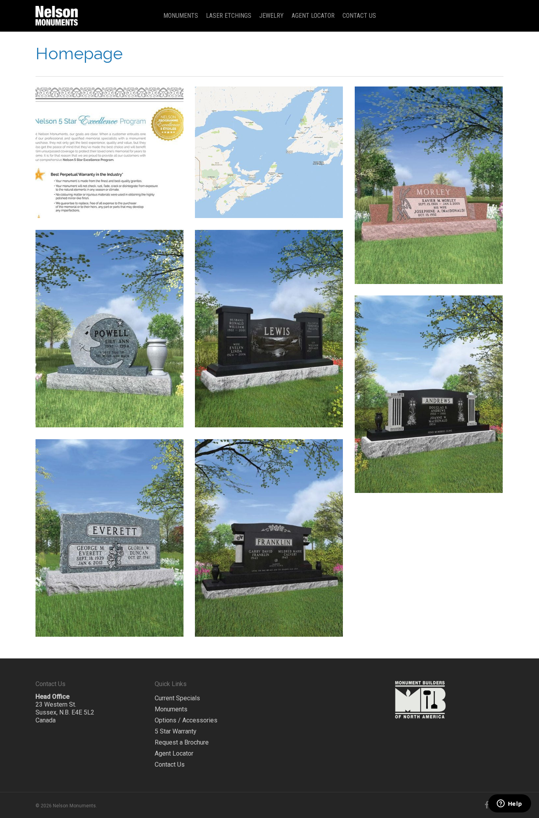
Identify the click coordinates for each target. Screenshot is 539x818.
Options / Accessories (186, 720)
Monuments (171, 709)
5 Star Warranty (176, 731)
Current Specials (177, 698)
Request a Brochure (182, 742)
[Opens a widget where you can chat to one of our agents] (509, 804)
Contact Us (170, 764)
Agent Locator (174, 753)
